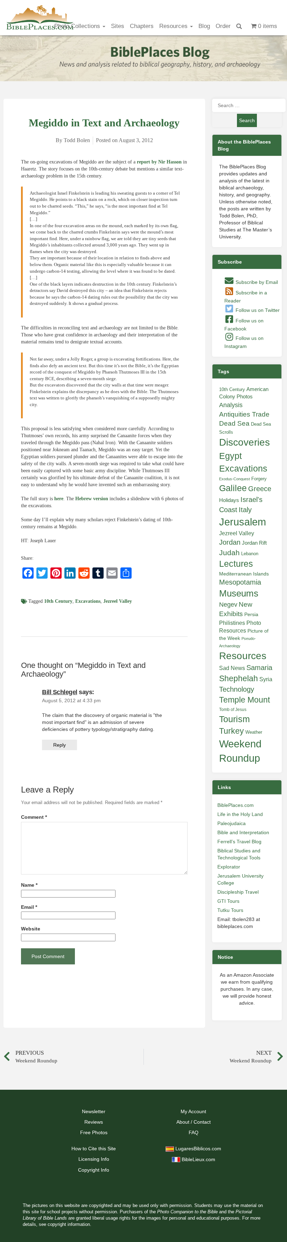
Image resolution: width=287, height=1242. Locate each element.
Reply (59, 745)
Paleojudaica (231, 823)
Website (30, 929)
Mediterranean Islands (244, 574)
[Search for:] (247, 105)
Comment (34, 817)
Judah (229, 553)
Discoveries (244, 442)
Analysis (231, 405)
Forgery (259, 478)
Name (29, 885)
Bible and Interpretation (243, 832)
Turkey (231, 730)
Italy (245, 509)
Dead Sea (234, 423)
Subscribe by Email (256, 282)
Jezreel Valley (117, 601)
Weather (253, 732)
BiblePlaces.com (235, 805)
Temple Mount (244, 700)
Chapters (142, 26)
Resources (174, 26)
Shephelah (238, 678)
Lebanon (249, 553)
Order (223, 26)
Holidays (229, 500)
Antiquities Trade (244, 414)
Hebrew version (91, 498)
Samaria (259, 667)
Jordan (229, 542)
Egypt (230, 456)
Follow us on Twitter (257, 310)
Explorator (228, 867)
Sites (117, 26)
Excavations (87, 601)
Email (29, 907)
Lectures (236, 563)
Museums (238, 593)
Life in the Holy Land (240, 814)
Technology (236, 689)
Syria (265, 679)
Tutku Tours (230, 910)
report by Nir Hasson (159, 162)
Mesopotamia (240, 582)
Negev (228, 604)
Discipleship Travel (238, 892)
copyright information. (69, 1224)
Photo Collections (78, 26)
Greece (259, 489)
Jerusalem (242, 522)
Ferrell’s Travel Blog (239, 841)
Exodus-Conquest (234, 479)
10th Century (58, 601)
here (58, 498)
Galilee (233, 488)
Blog (204, 26)
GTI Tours (228, 901)
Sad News (232, 668)
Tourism (234, 719)
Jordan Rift (254, 543)
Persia (251, 614)
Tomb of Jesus (232, 709)
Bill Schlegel (59, 692)
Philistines (232, 623)
